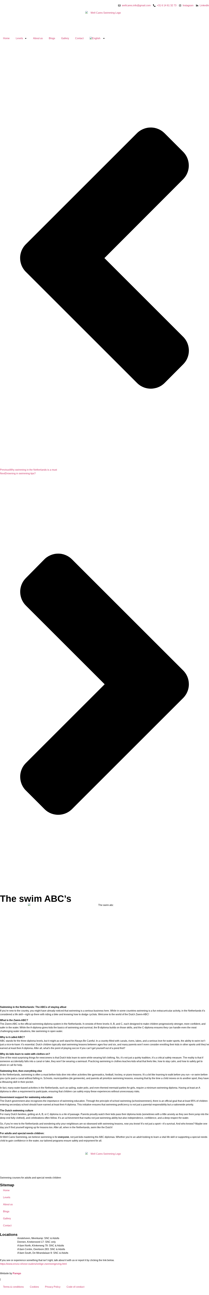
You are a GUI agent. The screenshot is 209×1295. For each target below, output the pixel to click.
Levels (19, 38)
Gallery (65, 38)
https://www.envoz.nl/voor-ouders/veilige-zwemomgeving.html (33, 1264)
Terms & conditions (13, 1287)
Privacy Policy (52, 1287)
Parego (17, 1273)
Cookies (34, 1287)
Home (6, 38)
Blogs (52, 38)
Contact (79, 38)
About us (38, 38)
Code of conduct (75, 1287)
